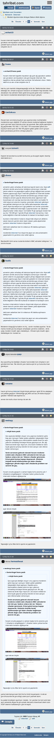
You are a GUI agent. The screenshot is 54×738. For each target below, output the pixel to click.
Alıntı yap (48, 54)
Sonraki (37, 21)
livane (8, 64)
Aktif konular (24, 8)
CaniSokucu (10, 112)
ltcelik (8, 260)
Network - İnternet (12, 15)
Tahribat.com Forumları (12, 12)
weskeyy (9, 420)
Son (43, 21)
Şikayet (47, 28)
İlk (13, 21)
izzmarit (14, 148)
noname (8, 383)
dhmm (8, 175)
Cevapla (8, 721)
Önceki (18, 21)
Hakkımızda (38, 735)
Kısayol (43, 28)
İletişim (46, 735)
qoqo (19, 354)
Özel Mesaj (51, 28)
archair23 (9, 32)
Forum (11, 8)
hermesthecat (17, 561)
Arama (48, 8)
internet (38, 202)
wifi (48, 187)
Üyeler (37, 8)
